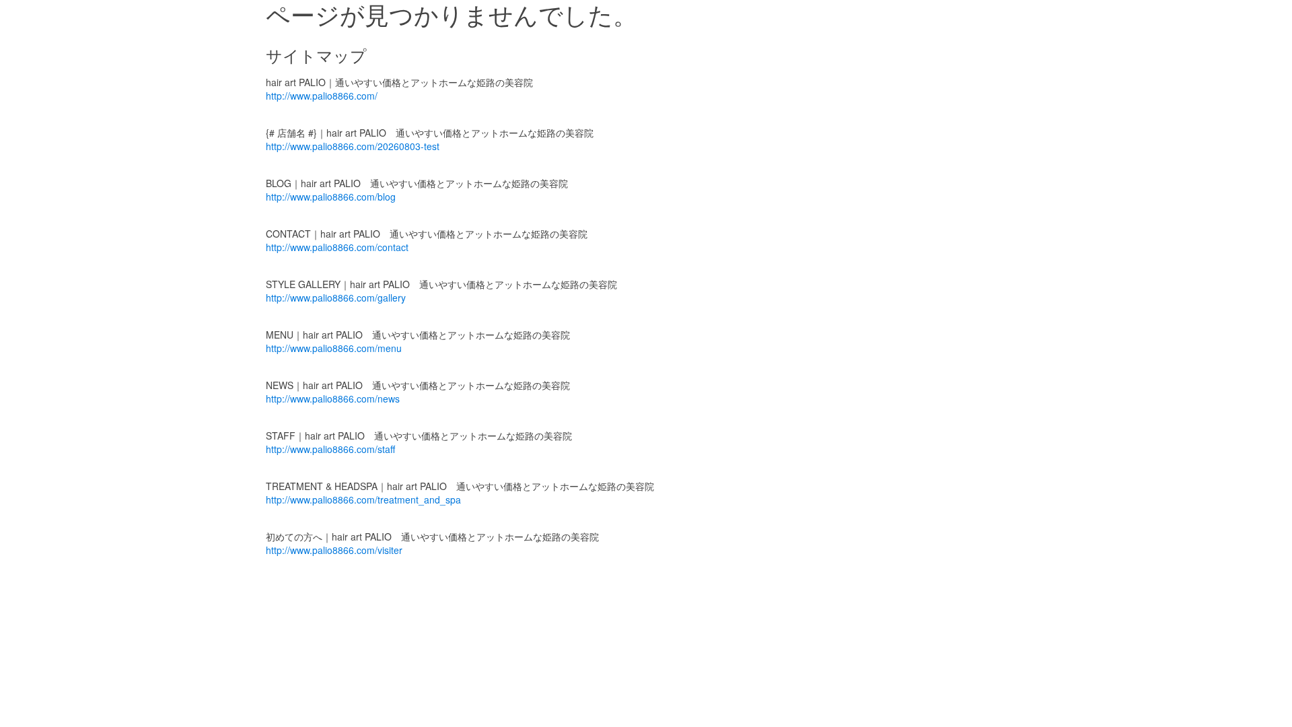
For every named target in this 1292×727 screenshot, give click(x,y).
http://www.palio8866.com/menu (334, 348)
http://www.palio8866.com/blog (331, 196)
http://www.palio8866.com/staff (330, 449)
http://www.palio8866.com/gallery (336, 297)
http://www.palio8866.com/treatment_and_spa (363, 499)
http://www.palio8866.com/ (322, 95)
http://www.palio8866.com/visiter (334, 550)
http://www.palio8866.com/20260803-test (352, 146)
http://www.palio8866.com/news (333, 398)
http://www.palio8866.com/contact (337, 247)
